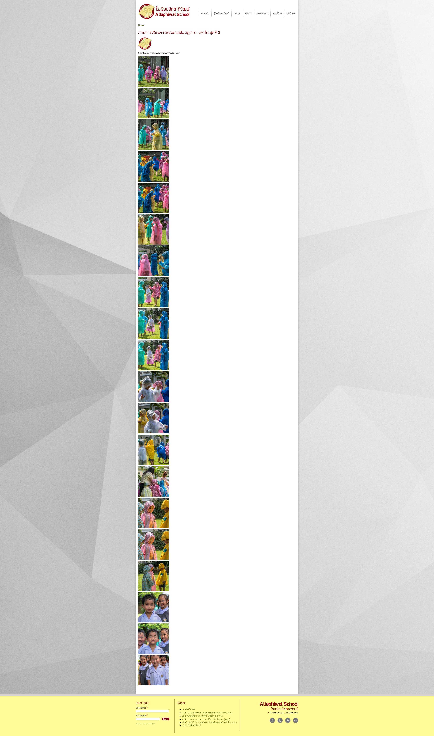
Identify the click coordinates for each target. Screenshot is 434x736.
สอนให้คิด (277, 14)
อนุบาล (237, 14)
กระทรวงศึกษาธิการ (191, 725)
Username (142, 708)
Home (141, 25)
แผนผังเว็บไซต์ (188, 709)
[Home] (165, 11)
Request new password (145, 724)
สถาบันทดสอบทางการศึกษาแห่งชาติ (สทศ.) (202, 716)
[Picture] (153, 86)
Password (141, 715)
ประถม (248, 14)
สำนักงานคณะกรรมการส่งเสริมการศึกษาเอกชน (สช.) (207, 713)
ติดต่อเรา (291, 14)
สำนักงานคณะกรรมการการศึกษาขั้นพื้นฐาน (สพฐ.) (206, 719)
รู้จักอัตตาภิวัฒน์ (221, 14)
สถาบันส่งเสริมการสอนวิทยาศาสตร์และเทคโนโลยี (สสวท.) (209, 722)
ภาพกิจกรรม (262, 14)
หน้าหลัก (205, 14)
